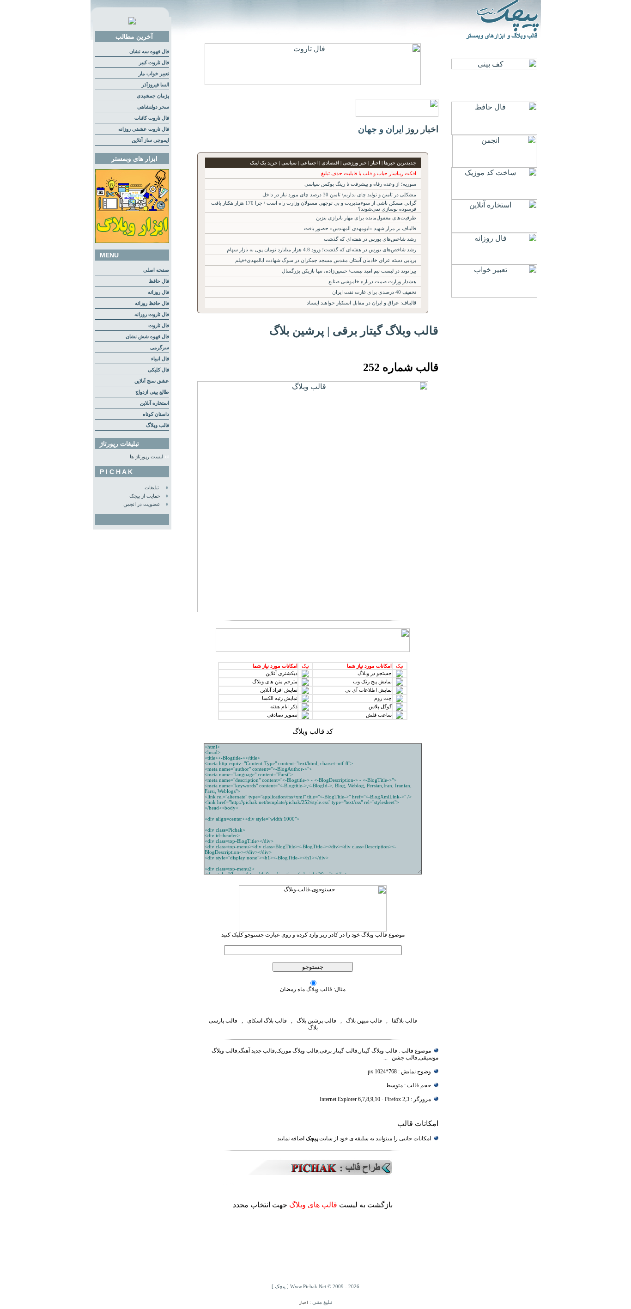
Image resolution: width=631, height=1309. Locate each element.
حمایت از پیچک (144, 496)
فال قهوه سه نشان (149, 51)
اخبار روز (422, 129)
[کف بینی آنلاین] (494, 67)
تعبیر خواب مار (154, 73)
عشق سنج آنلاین (151, 381)
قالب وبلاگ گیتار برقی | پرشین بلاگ (353, 330)
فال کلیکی (158, 369)
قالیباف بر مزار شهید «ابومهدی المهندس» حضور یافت (360, 228)
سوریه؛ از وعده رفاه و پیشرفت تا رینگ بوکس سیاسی (360, 184)
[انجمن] (494, 165)
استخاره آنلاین (154, 403)
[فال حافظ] (494, 132)
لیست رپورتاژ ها (146, 456)
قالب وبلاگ (157, 425)
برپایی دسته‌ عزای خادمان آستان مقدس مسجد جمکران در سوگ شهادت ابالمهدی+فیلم (325, 260)
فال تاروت (158, 325)
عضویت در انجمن (141, 504)
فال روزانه (158, 292)
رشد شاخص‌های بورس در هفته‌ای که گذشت (370, 239)
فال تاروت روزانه (151, 314)
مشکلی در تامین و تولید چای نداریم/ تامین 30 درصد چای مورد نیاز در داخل (339, 194)
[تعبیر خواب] (494, 295)
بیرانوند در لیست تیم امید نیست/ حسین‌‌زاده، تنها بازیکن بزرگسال (349, 271)
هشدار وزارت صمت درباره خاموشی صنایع (372, 281)
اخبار (303, 1302)
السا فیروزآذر (155, 84)
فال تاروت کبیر (154, 62)
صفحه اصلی (156, 270)
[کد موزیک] (494, 197)
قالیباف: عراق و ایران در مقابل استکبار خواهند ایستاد (361, 302)
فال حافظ (159, 281)
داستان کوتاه (156, 414)
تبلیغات (152, 487)
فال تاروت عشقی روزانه (143, 129)
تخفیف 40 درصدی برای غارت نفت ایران (374, 292)
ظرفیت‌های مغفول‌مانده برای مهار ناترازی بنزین (366, 217)
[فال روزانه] (494, 262)
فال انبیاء (160, 358)
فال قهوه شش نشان (147, 336)
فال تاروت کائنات (151, 118)
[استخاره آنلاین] (494, 230)
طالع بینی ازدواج (152, 392)
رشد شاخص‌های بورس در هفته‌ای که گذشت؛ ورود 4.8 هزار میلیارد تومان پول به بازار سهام (321, 249)
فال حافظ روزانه (152, 303)
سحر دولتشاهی (153, 107)
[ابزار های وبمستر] (132, 241)
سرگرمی (159, 347)
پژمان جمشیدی (153, 95)
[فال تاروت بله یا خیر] (313, 82)
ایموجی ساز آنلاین (150, 140)
